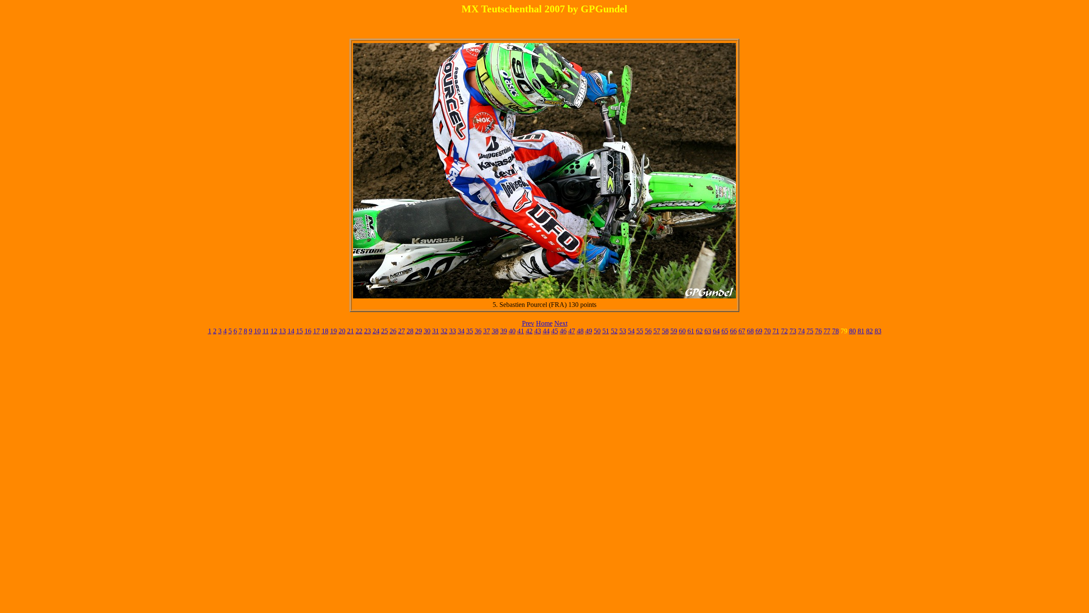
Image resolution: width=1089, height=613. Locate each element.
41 (520, 331)
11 (265, 331)
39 (503, 331)
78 (835, 331)
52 (614, 331)
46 (563, 331)
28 (410, 331)
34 (461, 331)
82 (869, 331)
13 (282, 331)
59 (673, 331)
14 (291, 331)
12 (274, 331)
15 (299, 331)
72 (784, 331)
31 (435, 331)
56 (648, 331)
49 (588, 331)
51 (605, 331)
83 (878, 331)
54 (631, 331)
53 (622, 331)
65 (724, 331)
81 (861, 331)
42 (529, 331)
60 (682, 331)
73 (793, 331)
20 (342, 331)
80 (852, 331)
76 (818, 331)
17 (316, 331)
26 (393, 331)
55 (639, 331)
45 (554, 331)
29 (418, 331)
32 (444, 331)
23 (367, 331)
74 (801, 331)
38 (495, 331)
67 (741, 331)
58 (665, 331)
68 (750, 331)
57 (656, 331)
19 (333, 331)
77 (827, 331)
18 (325, 331)
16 (308, 331)
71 (776, 331)
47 (571, 331)
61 (690, 331)
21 (350, 331)
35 (469, 331)
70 (767, 331)
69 (758, 331)
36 (478, 331)
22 (359, 331)
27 (401, 331)
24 (376, 331)
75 (810, 331)
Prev (528, 323)
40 (512, 331)
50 (597, 331)
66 (733, 331)
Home (544, 323)
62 (699, 331)
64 (716, 331)
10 (257, 331)
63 (707, 331)
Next (560, 323)
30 (427, 331)
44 (546, 331)
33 (452, 331)
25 (384, 331)
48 (580, 331)
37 (486, 331)
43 (537, 331)
